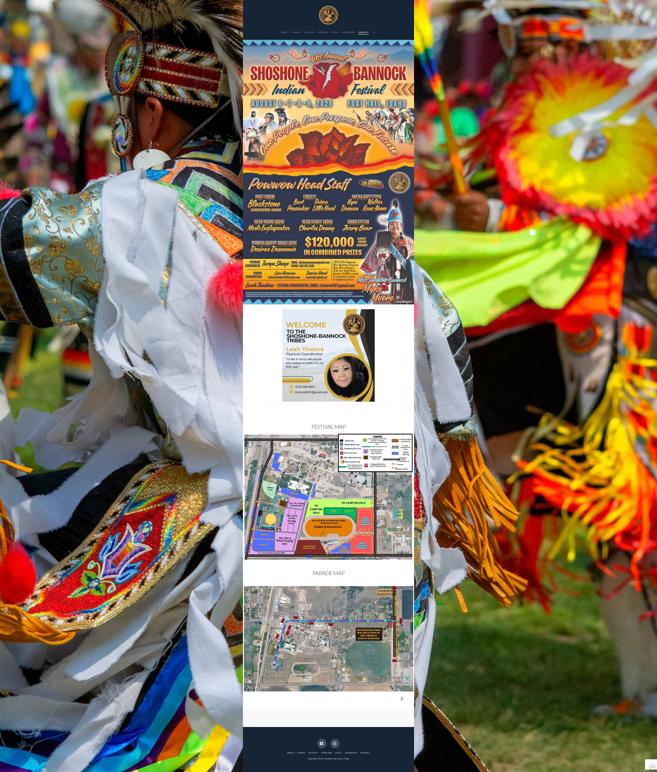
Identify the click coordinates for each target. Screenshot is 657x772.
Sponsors (351, 753)
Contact (365, 753)
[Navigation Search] (373, 34)
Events (301, 753)
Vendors (326, 753)
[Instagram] (335, 743)
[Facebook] (322, 743)
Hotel (338, 753)
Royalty (313, 753)
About (290, 753)
